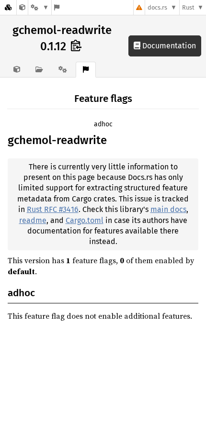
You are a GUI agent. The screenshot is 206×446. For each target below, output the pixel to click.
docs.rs (157, 7)
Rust (188, 7)
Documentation (168, 45)
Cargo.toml (84, 220)
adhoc (103, 124)
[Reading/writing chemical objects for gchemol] (22, 7)
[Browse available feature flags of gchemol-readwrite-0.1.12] (57, 7)
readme (32, 220)
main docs (168, 209)
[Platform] (39, 7)
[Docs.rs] (8, 7)
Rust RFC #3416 (53, 209)
